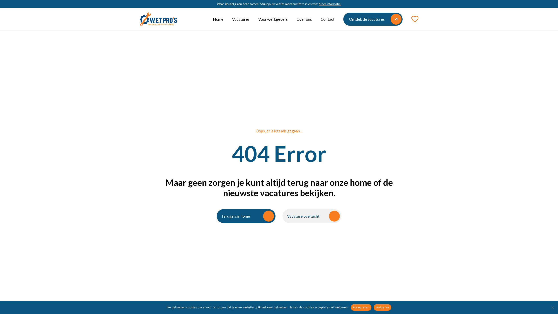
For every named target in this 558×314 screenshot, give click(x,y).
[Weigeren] (552, 307)
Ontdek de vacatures (367, 19)
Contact (328, 19)
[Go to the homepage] (158, 19)
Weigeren (382, 307)
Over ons (304, 19)
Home (218, 19)
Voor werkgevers (273, 19)
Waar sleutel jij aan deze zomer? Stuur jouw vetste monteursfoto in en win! (279, 4)
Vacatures (241, 19)
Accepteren (361, 307)
